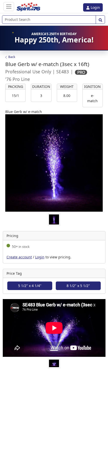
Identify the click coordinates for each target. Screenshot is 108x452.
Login (95, 7)
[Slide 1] (54, 350)
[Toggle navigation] (9, 6)
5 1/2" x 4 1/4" (29, 285)
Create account (19, 257)
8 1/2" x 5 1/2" (78, 285)
